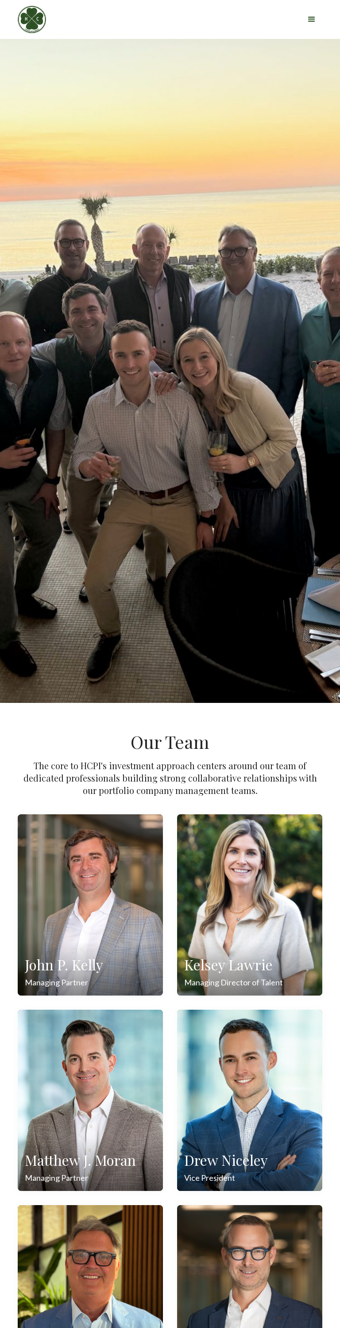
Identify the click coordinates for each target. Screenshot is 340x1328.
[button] (311, 19)
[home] (37, 19)
